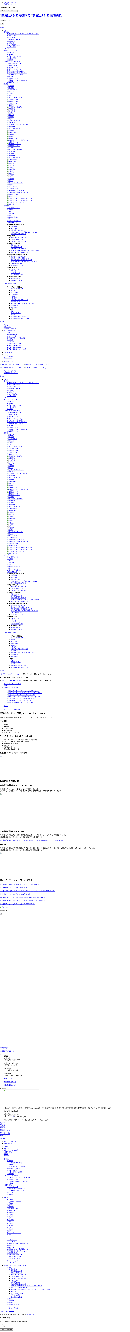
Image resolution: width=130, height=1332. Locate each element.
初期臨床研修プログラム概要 (16, 338)
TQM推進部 (14, 305)
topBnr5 (2, 1129)
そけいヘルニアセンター (16, 120)
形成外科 (11, 115)
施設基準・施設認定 (13, 217)
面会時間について (12, 78)
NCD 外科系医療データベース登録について (25, 250)
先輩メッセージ (12, 341)
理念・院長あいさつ (13, 208)
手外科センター (13, 101)
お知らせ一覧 (15, 269)
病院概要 (10, 210)
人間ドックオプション (14, 56)
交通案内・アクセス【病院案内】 (17, 80)
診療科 (3, 674)
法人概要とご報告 (16, 280)
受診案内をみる (5, 1048)
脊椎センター (12, 122)
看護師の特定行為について (19, 256)
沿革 (8, 219)
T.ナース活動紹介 (16, 263)
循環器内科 (12, 109)
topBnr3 (2, 1126)
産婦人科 (11, 91)
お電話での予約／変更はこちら (9, 10)
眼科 (9, 95)
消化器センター (13, 138)
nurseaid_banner (5, 1130)
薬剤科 (13, 290)
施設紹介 (10, 215)
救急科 (10, 119)
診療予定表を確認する (7, 1051)
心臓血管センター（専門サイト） (19, 140)
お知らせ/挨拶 (11, 336)
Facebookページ (15, 273)
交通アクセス (31, 1314)
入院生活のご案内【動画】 (15, 74)
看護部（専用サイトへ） (18, 288)
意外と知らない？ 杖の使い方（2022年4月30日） (16, 894)
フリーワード (8, 1324)
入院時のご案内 (12, 65)
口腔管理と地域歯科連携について (21, 241)
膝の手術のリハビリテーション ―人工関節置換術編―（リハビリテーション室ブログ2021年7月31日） (32, 840)
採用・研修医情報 (9, 330)
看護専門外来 (11, 41)
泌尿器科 (11, 134)
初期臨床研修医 (16, 313)
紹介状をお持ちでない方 (15, 37)
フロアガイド (11, 213)
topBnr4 (2, 1127)
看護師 (13, 314)
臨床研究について (16, 247)
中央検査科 (14, 294)
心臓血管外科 (12, 90)
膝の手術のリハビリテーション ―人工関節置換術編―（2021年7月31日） (23, 900)
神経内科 (11, 88)
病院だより (14, 271)
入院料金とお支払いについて (16, 69)
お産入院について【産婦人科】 (17, 73)
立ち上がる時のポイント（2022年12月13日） (14, 887)
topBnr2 (2, 1124)
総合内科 (11, 86)
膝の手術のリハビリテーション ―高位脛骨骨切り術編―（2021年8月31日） (24, 897)
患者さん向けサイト (10, 371)
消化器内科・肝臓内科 (15, 107)
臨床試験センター (16, 301)
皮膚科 (10, 93)
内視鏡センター (13, 99)
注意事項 (10, 60)
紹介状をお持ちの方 (13, 35)
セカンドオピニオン (13, 45)
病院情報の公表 (16, 278)
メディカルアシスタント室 (19, 300)
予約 (2, 23)
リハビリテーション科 (15, 97)
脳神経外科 (12, 111)
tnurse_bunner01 (5, 1132)
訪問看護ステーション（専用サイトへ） (23, 303)
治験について (15, 245)
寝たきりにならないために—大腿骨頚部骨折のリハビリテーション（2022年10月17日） (27, 891)
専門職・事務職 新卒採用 (19, 316)
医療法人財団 (7, 1311)
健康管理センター (14, 146)
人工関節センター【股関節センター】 (20, 200)
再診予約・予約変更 (13, 39)
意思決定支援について (18, 230)
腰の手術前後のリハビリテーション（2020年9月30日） (17, 904)
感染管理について (16, 226)
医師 (12, 311)
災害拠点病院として (17, 239)
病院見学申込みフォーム (15, 343)
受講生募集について (17, 265)
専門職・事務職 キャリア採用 (20, 318)
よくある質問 (11, 47)
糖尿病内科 (12, 126)
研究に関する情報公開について (20, 252)
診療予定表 (10, 43)
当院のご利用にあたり (14, 221)
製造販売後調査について (18, 249)
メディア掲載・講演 (17, 275)
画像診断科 (14, 296)
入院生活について (12, 67)
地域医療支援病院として (18, 237)
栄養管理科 (14, 298)
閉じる (2, 321)
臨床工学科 (14, 292)
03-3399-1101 (10, 1117)
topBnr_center (4, 1135)
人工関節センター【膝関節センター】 (20, 198)
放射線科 (11, 117)
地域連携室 (14, 307)
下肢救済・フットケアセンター (18, 124)
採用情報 (10, 340)
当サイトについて (9, 356)
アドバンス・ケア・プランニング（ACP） (24, 232)
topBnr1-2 (3, 1123)
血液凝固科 (12, 132)
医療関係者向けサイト (11, 283)
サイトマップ (8, 358)
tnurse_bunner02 (5, 1134)
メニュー (3, 27)
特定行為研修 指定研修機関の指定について (24, 262)
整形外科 (11, 130)
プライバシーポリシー (11, 354)
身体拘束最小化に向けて (18, 234)
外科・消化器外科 (14, 128)
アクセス (10, 211)
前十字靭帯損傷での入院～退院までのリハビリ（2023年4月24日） (21, 884)
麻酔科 (10, 136)
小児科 (10, 113)
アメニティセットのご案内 (15, 71)
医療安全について (16, 228)
